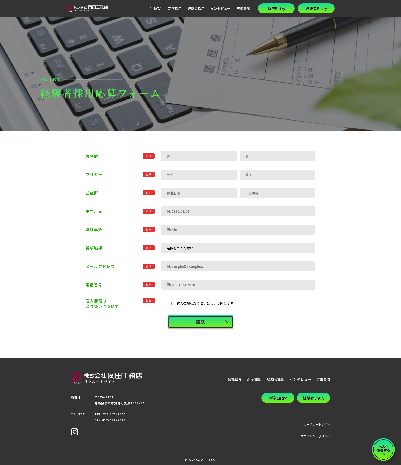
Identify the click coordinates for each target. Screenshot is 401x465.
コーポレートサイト (317, 424)
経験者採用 (196, 8)
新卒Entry (276, 8)
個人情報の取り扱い (192, 303)
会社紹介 (155, 8)
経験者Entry (316, 8)
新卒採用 (174, 8)
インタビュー (221, 8)
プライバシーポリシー (315, 436)
